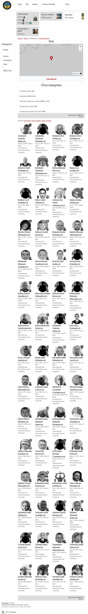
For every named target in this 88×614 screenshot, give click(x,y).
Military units (7, 70)
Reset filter (72, 115)
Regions (5, 50)
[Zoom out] (80, 49)
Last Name (27, 121)
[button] (51, 58)
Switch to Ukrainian (49, 4)
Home (20, 4)
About (67, 4)
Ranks (5, 64)
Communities (7, 60)
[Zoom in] (80, 46)
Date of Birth (36, 121)
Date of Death (46, 121)
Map (27, 4)
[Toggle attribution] (80, 73)
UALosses (13, 612)
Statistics (35, 4)
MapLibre (76, 73)
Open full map (51, 79)
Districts (5, 56)
